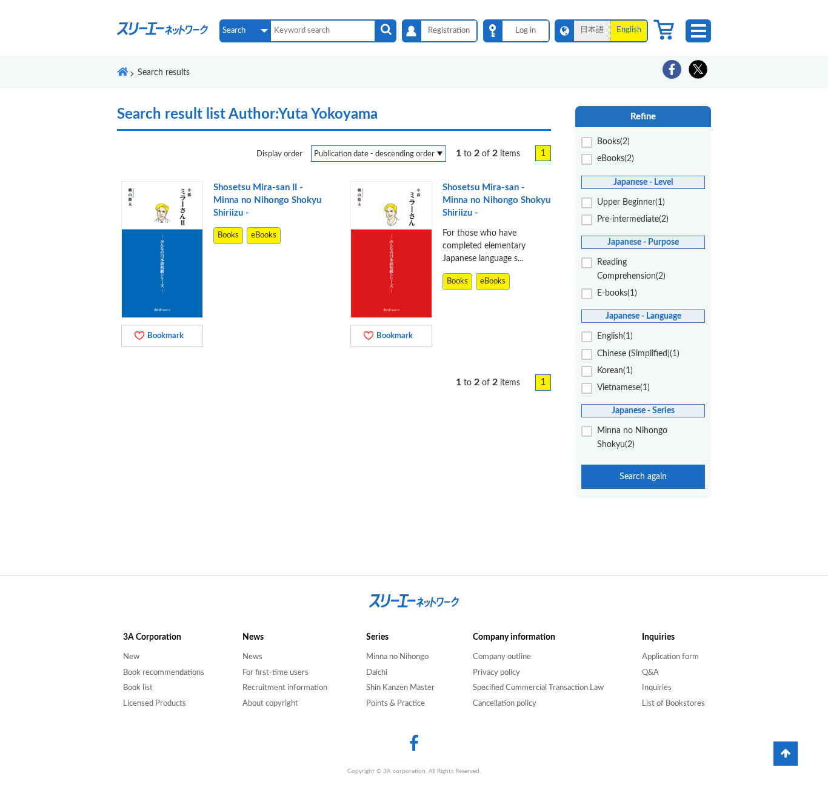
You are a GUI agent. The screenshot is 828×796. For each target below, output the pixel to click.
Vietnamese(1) (623, 387)
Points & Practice (395, 704)
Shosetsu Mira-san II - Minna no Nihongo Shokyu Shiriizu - (267, 200)
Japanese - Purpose (643, 242)
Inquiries (657, 688)
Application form (670, 657)
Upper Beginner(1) (631, 202)
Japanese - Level (643, 182)
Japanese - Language (643, 315)
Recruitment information (284, 688)
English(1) (615, 336)
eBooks (263, 235)
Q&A (650, 673)
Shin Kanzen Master (400, 688)
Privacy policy (496, 673)
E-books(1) (617, 293)
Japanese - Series (643, 410)
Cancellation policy (504, 704)
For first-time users (275, 673)
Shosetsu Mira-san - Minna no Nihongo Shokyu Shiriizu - (496, 200)
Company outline (502, 657)
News (252, 657)
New (131, 657)
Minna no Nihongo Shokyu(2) (632, 437)
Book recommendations (163, 673)
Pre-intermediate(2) (633, 219)
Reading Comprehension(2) (631, 269)
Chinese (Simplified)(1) (638, 354)
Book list (138, 688)
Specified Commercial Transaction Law (538, 688)
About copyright (270, 704)
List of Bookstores (673, 704)
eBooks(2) (615, 158)
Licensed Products (154, 704)
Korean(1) (615, 370)
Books (228, 235)
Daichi (376, 673)
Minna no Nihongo (397, 657)
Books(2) (613, 142)
